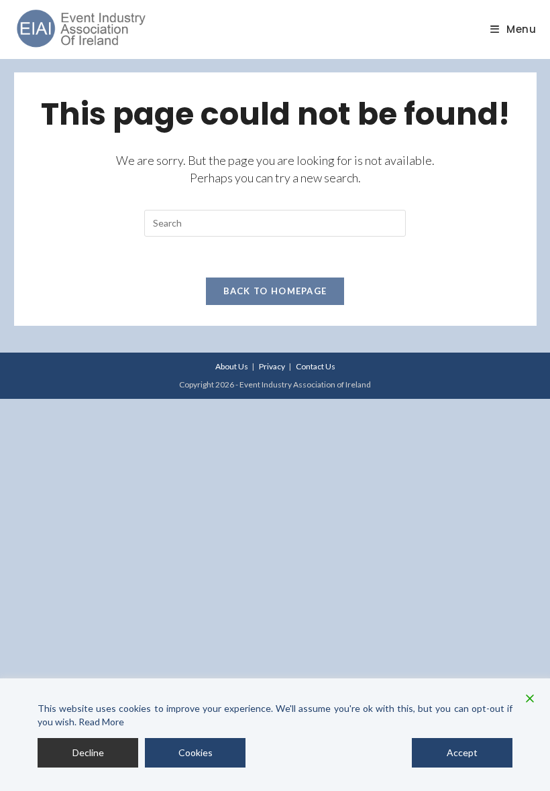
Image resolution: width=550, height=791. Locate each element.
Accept (462, 752)
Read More (101, 721)
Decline (88, 752)
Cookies (195, 752)
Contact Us (315, 366)
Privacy (272, 366)
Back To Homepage (275, 291)
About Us (231, 366)
